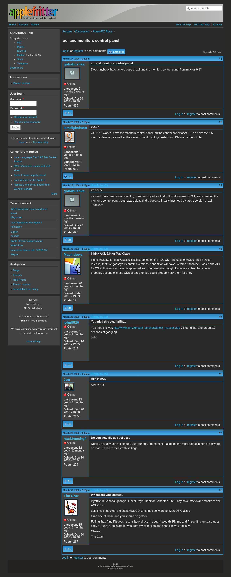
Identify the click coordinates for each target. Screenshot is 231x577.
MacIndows (73, 254)
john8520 (71, 322)
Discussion (82, 31)
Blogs (16, 270)
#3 (220, 185)
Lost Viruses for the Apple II (29, 180)
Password (17, 108)
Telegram (22, 63)
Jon (67, 380)
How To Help (183, 24)
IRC (19, 42)
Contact (217, 24)
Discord (21, 50)
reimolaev (16, 226)
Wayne (14, 254)
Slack (20, 59)
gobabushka (74, 64)
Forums (23, 24)
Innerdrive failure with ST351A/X (29, 250)
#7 (220, 433)
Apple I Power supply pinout (30, 175)
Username (17, 99)
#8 (220, 490)
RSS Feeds (19, 279)
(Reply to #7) (99, 490)
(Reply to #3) (99, 248)
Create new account (25, 117)
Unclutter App (41, 142)
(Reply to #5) (99, 374)
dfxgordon (16, 217)
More (54, 193)
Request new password (27, 121)
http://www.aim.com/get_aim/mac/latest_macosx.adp (147, 327)
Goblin (14, 231)
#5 (220, 316)
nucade (15, 235)
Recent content (21, 83)
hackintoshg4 (75, 439)
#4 (220, 248)
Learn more (16, 67)
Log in (65, 50)
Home (12, 24)
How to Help (34, 341)
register (78, 50)
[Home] (33, 18)
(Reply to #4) (99, 316)
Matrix (20, 46)
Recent (35, 24)
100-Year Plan (202, 24)
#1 (220, 58)
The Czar (71, 496)
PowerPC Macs (103, 31)
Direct (22, 142)
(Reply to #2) (99, 185)
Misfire (21, 55)
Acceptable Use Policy (25, 289)
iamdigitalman (75, 128)
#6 (220, 374)
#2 (220, 122)
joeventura (17, 245)
